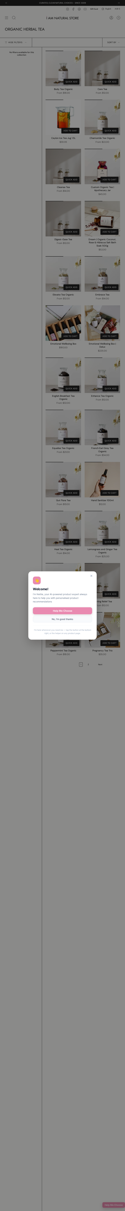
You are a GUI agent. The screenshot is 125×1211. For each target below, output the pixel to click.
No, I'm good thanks (62, 619)
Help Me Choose (62, 610)
